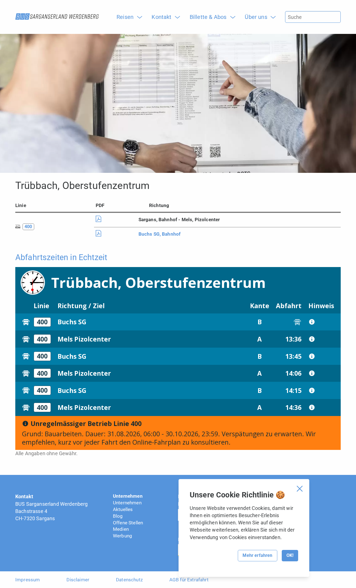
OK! (289, 555)
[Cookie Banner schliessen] (299, 488)
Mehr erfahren (257, 555)
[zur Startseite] (57, 16)
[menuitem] (127, 17)
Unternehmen (128, 496)
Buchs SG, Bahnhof (160, 234)
